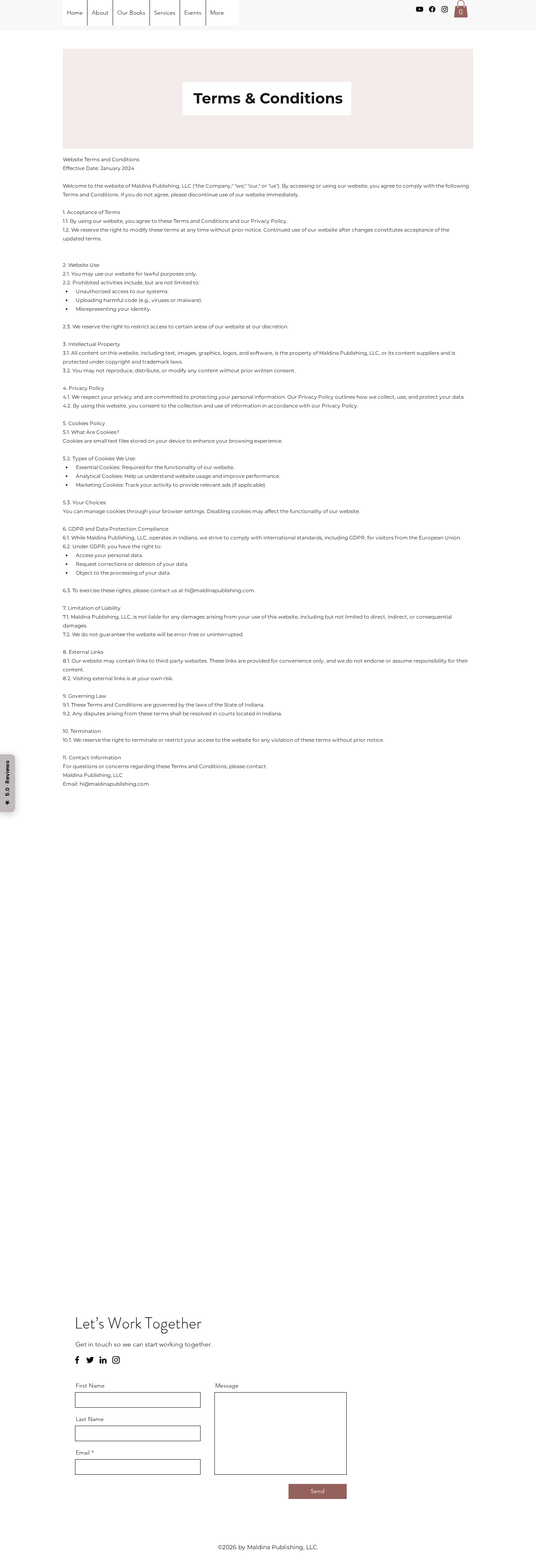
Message (227, 1385)
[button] (461, 9)
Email (83, 1452)
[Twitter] (90, 1360)
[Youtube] (419, 9)
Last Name (90, 1419)
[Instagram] (445, 9)
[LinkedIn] (103, 1360)
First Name (90, 1385)
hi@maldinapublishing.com (219, 590)
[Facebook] (432, 9)
